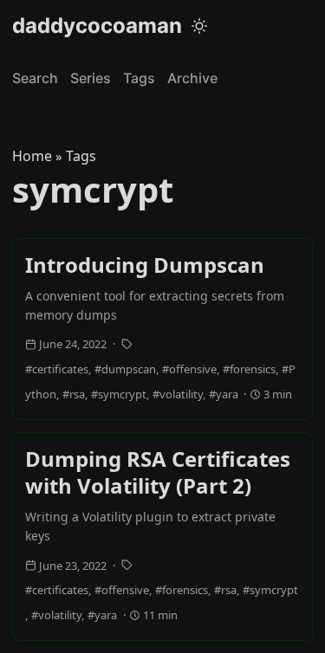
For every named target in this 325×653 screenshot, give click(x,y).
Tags (139, 78)
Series (90, 78)
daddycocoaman (97, 25)
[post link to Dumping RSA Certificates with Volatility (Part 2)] (162, 536)
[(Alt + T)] (199, 26)
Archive (192, 78)
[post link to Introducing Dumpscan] (162, 329)
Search (35, 78)
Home (32, 155)
